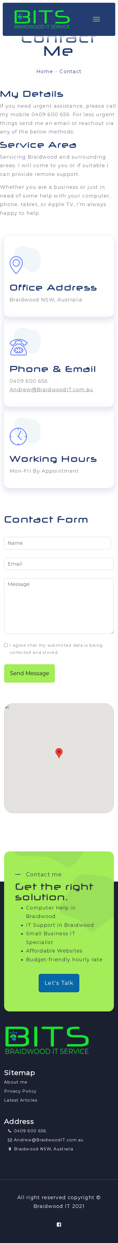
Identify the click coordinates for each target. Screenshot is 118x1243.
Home (44, 72)
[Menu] (101, 19)
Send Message (29, 673)
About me (15, 1082)
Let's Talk (59, 983)
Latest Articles (21, 1100)
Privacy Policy (20, 1091)
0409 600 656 (30, 1130)
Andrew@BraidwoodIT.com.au (51, 390)
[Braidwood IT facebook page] (58, 1225)
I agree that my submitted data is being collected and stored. (56, 649)
